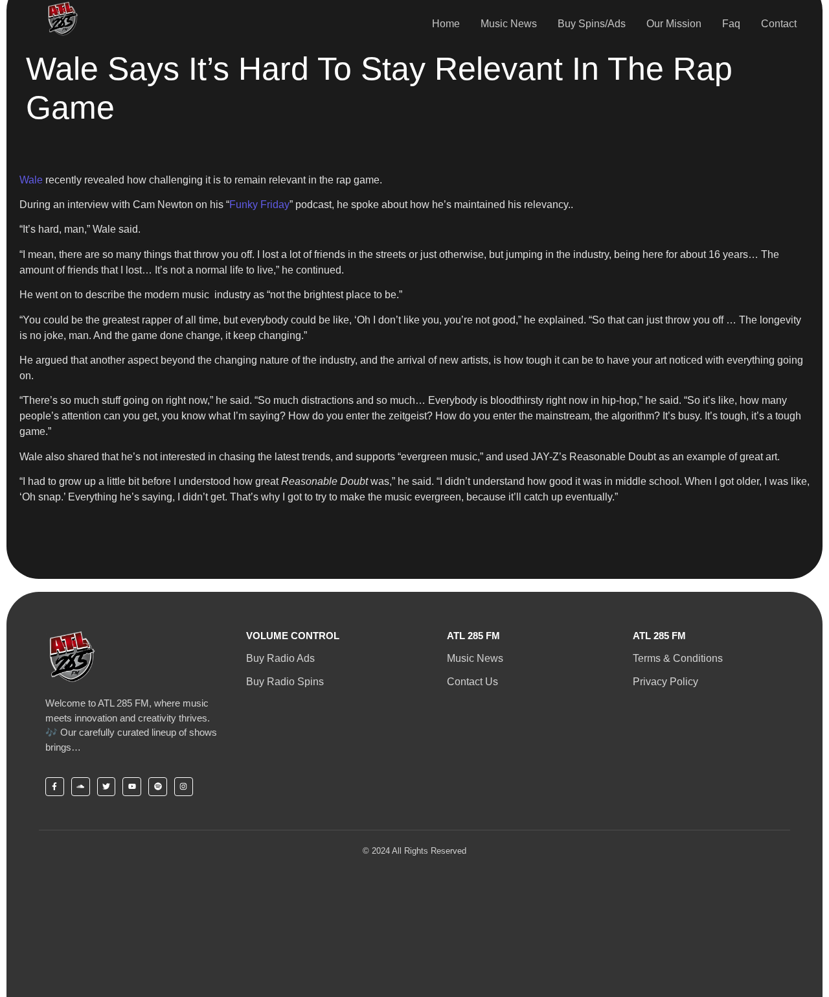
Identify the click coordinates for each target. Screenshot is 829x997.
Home (446, 23)
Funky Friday (259, 204)
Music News (509, 23)
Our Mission (673, 23)
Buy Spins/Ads (592, 23)
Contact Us (472, 681)
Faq (731, 23)
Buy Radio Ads (280, 658)
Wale (31, 179)
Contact (779, 23)
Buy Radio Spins (285, 681)
